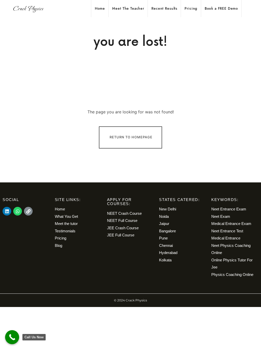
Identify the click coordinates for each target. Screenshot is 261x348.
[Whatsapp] (17, 211)
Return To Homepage (131, 137)
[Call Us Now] (12, 337)
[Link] (28, 211)
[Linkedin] (7, 211)
